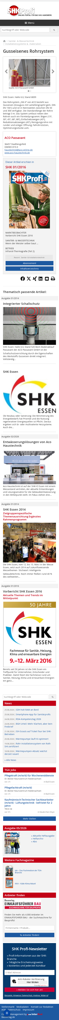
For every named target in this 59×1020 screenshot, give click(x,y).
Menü (31, 22)
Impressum (28, 1009)
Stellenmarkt (8, 1006)
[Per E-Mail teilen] (47, 278)
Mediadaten (22, 1006)
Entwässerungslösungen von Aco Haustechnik (27, 444)
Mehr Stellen (29, 818)
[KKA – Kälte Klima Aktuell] (10, 884)
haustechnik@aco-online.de (19, 149)
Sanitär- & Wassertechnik (21, 41)
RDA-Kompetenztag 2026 (23, 719)
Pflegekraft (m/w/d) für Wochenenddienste (29, 775)
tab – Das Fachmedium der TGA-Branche (28, 871)
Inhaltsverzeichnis (29, 268)
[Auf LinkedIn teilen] (41, 280)
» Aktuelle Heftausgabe (42, 835)
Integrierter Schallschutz (21, 304)
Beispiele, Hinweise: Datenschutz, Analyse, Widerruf (26, 995)
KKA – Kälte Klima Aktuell (25, 884)
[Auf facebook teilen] (23, 280)
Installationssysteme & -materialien (23, 43)
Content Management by (14, 1014)
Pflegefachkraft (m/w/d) (18, 787)
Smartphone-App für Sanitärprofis (28, 714)
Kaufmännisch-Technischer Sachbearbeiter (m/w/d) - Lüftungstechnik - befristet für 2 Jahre (29, 802)
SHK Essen (10, 372)
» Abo (34, 841)
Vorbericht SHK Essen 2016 (22, 591)
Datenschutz (14, 1009)
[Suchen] (54, 30)
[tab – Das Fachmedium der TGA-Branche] (10, 872)
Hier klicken (33, 982)
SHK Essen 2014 (14, 509)
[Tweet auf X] (29, 280)
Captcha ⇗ (41, 985)
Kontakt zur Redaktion (42, 1006)
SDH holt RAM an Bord (22, 709)
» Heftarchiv (37, 838)
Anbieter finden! (30, 935)
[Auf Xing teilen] (35, 280)
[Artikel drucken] (53, 278)
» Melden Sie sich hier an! (29, 989)
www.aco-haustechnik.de (17, 152)
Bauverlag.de (8, 1017)
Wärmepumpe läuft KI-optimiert (26, 738)
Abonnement (29, 263)
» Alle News (10, 760)
